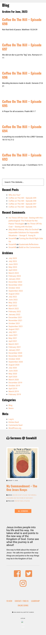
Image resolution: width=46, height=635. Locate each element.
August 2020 (14, 364)
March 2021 (14, 344)
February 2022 (15, 311)
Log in (11, 419)
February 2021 (15, 347)
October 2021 (14, 323)
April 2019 (13, 388)
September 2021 (16, 326)
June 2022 (13, 299)
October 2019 (14, 385)
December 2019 (15, 382)
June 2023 (13, 264)
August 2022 (14, 293)
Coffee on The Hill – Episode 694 (21, 128)
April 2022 (13, 305)
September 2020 (16, 361)
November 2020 (15, 356)
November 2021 (15, 320)
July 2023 (13, 261)
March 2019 (14, 391)
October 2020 (14, 359)
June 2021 (13, 335)
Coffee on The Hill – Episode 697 (21, 46)
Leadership (35, 601)
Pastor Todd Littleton (22, 501)
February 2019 (15, 394)
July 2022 (13, 296)
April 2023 (13, 270)
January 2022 (14, 314)
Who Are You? (14, 195)
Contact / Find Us (22, 601)
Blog (10, 405)
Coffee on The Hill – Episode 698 (21, 21)
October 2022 (14, 288)
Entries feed (14, 422)
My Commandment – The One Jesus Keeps (21, 488)
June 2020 (13, 370)
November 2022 (15, 285)
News (11, 408)
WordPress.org (15, 428)
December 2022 (15, 282)
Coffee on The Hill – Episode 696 (21, 75)
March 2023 (14, 273)
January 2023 (14, 279)
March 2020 (14, 379)
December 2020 (15, 353)
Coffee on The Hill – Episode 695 (21, 103)
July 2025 (13, 258)
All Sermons (23, 511)
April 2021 (13, 341)
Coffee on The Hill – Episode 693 (21, 157)
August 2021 (14, 329)
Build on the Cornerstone (29, 247)
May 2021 (13, 338)
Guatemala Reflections (28, 244)
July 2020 (13, 367)
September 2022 (16, 290)
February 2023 (15, 276)
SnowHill (12, 238)
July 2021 (13, 332)
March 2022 (14, 308)
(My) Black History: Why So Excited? (24, 229)
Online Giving (23, 605)
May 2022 (13, 302)
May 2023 (13, 267)
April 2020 (13, 376)
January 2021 (14, 350)
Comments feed (15, 425)
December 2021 (15, 317)
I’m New (9, 601)
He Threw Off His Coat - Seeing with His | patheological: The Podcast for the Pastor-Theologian (26, 220)
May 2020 (13, 373)
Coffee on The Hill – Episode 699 (22, 198)
